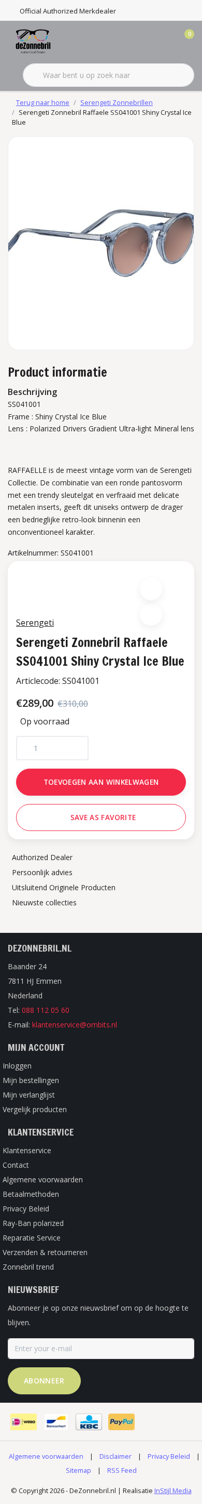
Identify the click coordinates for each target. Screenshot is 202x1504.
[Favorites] (165, 41)
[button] (151, 589)
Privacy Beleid (169, 1456)
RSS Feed (122, 1470)
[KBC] (89, 1422)
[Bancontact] (56, 1422)
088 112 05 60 (45, 1010)
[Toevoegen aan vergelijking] (151, 614)
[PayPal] (121, 1422)
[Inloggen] (145, 41)
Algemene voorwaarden (46, 1456)
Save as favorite (103, 817)
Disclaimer (115, 1456)
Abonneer (44, 1381)
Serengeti (35, 622)
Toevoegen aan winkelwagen (101, 782)
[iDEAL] (23, 1422)
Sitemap (78, 1470)
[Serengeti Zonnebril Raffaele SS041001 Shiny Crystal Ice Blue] (101, 243)
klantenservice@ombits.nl (74, 1025)
